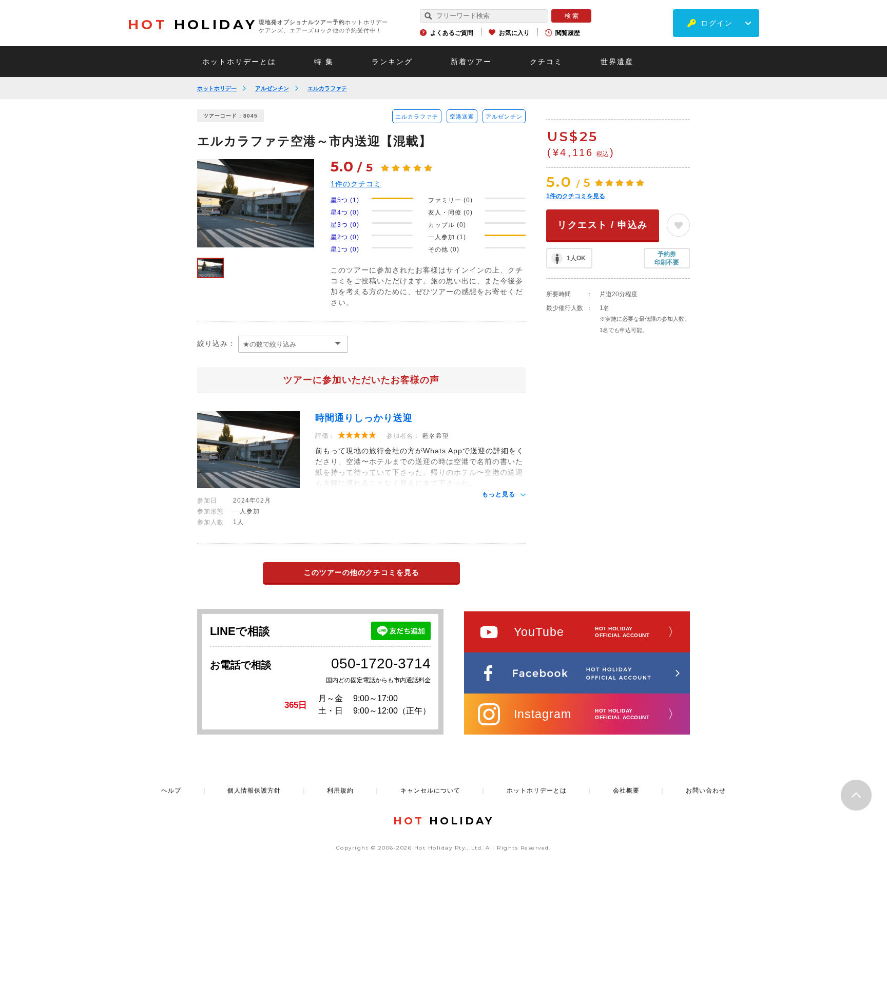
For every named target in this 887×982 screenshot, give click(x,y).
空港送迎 (462, 116)
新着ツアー (471, 61)
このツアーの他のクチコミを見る (361, 572)
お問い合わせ (706, 790)
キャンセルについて (430, 790)
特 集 (324, 61)
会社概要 (626, 790)
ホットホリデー (217, 88)
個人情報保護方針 (254, 790)
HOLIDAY (192, 24)
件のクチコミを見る (575, 196)
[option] (255, 203)
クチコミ (546, 61)
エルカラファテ (327, 88)
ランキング (392, 61)
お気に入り (514, 32)
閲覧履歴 (567, 32)
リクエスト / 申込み (602, 225)
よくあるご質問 (451, 32)
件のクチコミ (356, 184)
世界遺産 (617, 61)
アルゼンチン (272, 88)
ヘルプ (171, 790)
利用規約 (340, 790)
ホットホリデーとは (239, 61)
